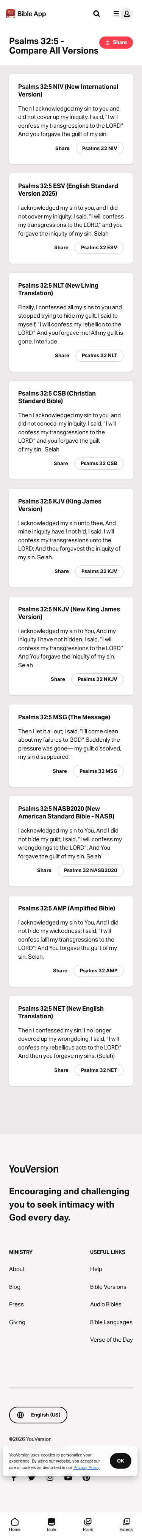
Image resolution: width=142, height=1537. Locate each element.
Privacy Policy (86, 1467)
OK (120, 1461)
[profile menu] (121, 13)
